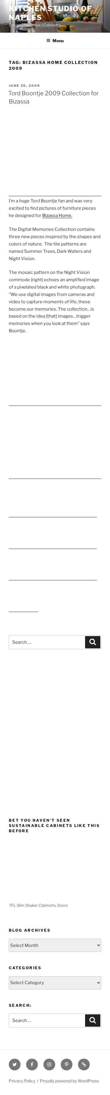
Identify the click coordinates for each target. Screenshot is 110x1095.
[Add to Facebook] (23, 514)
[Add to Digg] (82, 514)
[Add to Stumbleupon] (52, 546)
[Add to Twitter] (52, 577)
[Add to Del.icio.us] (23, 546)
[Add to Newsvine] (52, 514)
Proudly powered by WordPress (69, 1080)
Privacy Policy (22, 1080)
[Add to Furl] (23, 609)
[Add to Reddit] (82, 546)
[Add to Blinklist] (23, 577)
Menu (58, 40)
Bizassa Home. (57, 215)
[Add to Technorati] (82, 577)
